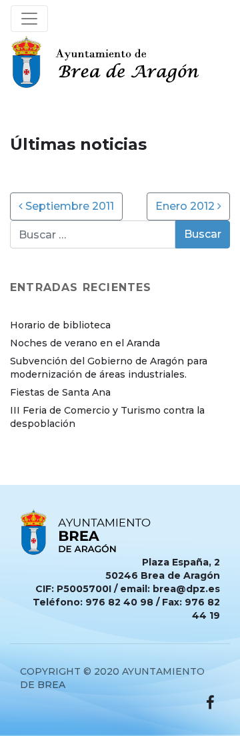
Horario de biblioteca (60, 325)
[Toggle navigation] (29, 18)
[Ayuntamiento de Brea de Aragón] (109, 61)
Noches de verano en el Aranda (85, 343)
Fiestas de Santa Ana (60, 392)
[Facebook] (210, 703)
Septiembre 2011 (68, 206)
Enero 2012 (186, 206)
